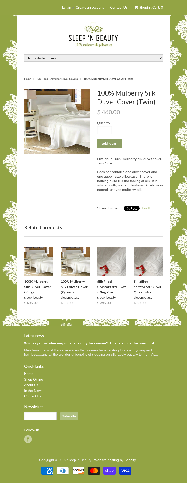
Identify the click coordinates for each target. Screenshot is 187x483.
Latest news (34, 335)
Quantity (103, 123)
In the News (33, 390)
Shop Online (33, 379)
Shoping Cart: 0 (151, 7)
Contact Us (119, 7)
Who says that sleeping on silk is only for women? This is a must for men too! (89, 343)
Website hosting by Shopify (115, 460)
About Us (31, 385)
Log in (66, 7)
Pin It (146, 208)
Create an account (90, 7)
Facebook (28, 439)
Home (28, 374)
